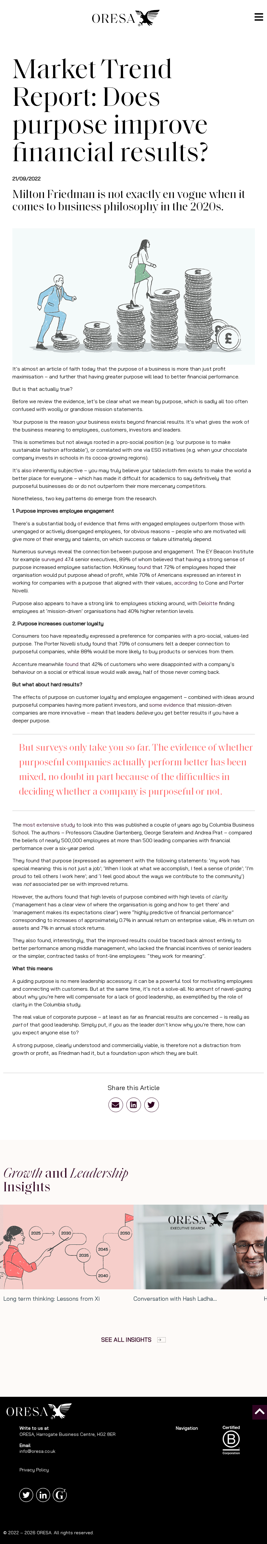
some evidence (167, 704)
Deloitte (208, 603)
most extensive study (49, 824)
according (185, 582)
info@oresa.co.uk (37, 1451)
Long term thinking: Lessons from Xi (51, 1298)
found (144, 567)
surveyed (52, 559)
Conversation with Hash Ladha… (175, 1298)
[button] (115, 1105)
